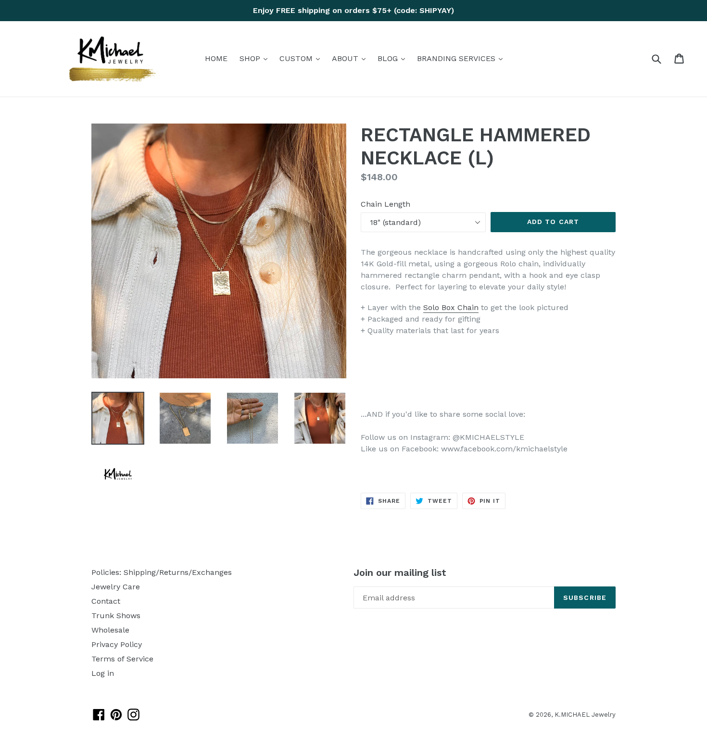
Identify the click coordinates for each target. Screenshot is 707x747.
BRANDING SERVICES (462, 58)
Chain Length (385, 204)
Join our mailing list (400, 572)
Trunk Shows (115, 615)
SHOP (256, 58)
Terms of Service (122, 658)
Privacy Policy (116, 644)
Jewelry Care (115, 586)
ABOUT (351, 58)
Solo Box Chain (451, 307)
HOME (216, 58)
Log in (102, 673)
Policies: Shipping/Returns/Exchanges (161, 572)
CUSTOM (302, 58)
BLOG (394, 58)
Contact (105, 601)
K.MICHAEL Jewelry (585, 714)
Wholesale (110, 630)
